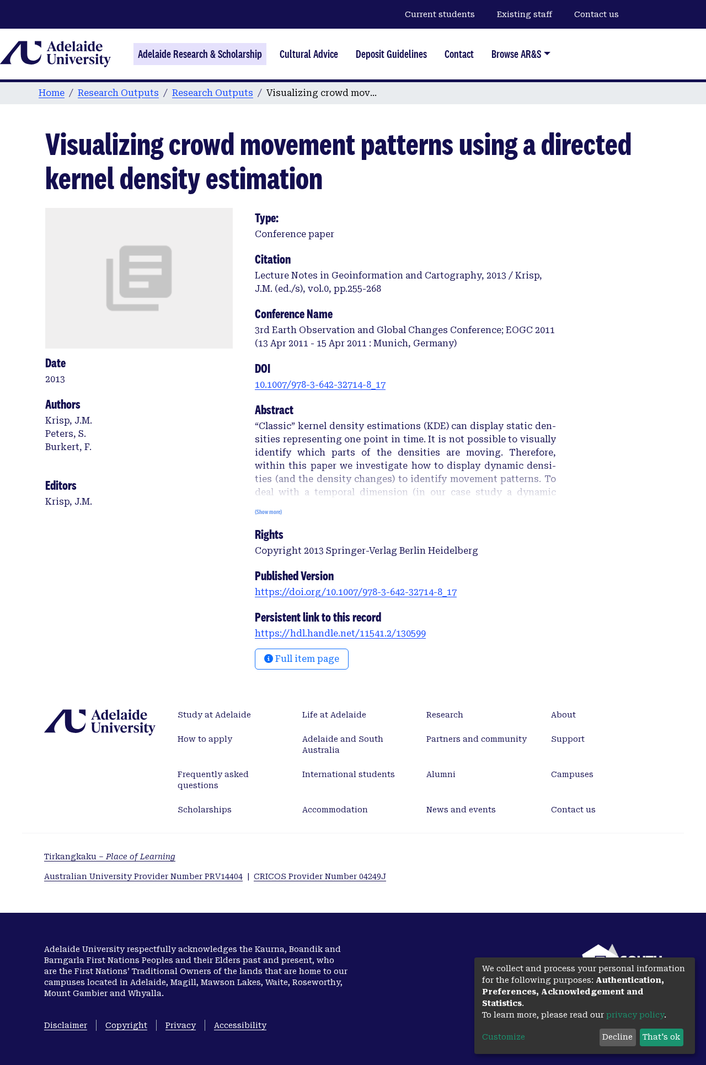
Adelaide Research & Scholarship (200, 54)
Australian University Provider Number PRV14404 (143, 876)
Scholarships (205, 809)
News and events (461, 809)
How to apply (205, 739)
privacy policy (635, 1014)
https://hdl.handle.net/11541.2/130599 (340, 633)
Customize (503, 1036)
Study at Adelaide (214, 714)
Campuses (572, 774)
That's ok (661, 1036)
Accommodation (335, 809)
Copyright (126, 1025)
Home (52, 93)
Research (444, 714)
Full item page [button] (306, 659)
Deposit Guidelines (391, 54)
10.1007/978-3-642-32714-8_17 (320, 384)
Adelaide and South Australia (342, 744)
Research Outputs (118, 93)
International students (348, 774)
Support (568, 739)
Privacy (180, 1025)
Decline (617, 1036)
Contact (459, 54)
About (563, 714)
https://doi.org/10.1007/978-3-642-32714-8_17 (356, 592)
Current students (440, 14)
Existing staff (524, 14)
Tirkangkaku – (109, 856)
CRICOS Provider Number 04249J (320, 876)
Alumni (441, 774)
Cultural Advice (309, 54)
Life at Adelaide (334, 714)
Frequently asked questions (213, 780)
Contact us (596, 14)
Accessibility (240, 1025)
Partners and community (476, 739)
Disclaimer (65, 1025)
